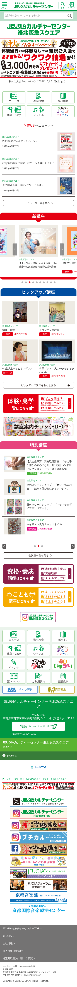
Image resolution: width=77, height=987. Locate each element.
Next (62, 249)
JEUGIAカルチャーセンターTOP (21, 928)
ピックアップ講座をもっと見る (38, 385)
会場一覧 (18, 779)
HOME (12, 756)
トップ (7, 779)
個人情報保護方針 (13, 950)
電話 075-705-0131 (35, 726)
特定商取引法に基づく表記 (18, 958)
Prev (15, 249)
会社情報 (8, 943)
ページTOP (40, 767)
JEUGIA (7, 935)
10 (55, 282)
